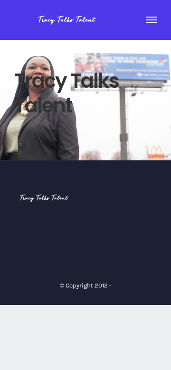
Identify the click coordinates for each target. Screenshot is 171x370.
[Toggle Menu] (151, 20)
